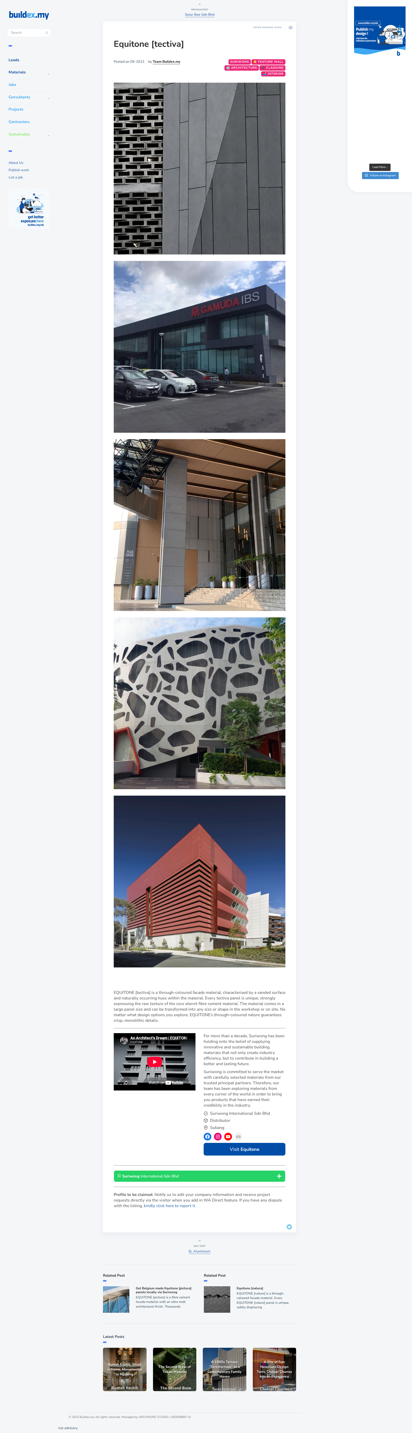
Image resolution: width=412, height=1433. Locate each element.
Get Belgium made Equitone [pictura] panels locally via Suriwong (163, 1290)
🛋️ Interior (273, 74)
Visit (244, 1149)
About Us (16, 162)
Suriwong (239, 62)
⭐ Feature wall (268, 62)
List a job (16, 177)
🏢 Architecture (241, 68)
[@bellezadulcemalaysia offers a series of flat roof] (380, 83)
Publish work (19, 170)
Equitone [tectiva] (149, 44)
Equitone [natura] (250, 1288)
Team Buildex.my (166, 61)
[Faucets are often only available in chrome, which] (380, 114)
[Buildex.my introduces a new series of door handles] (380, 145)
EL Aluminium (200, 1251)
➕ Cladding (272, 68)
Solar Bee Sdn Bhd (199, 14)
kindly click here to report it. (170, 1206)
